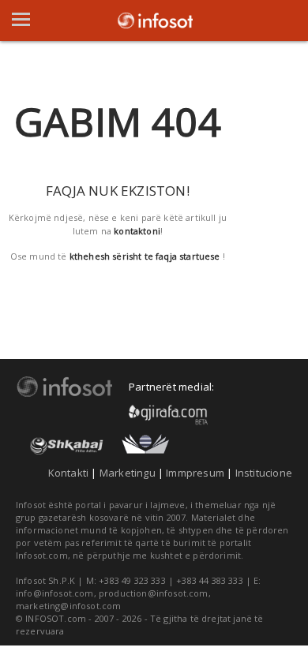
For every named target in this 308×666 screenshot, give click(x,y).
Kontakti (68, 473)
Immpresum (195, 473)
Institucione (263, 473)
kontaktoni (137, 231)
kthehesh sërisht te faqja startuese (144, 256)
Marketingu (128, 473)
